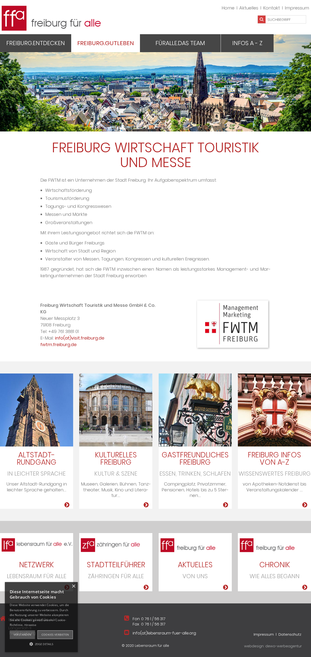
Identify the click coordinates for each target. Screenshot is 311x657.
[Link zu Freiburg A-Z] (304, 505)
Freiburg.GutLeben (105, 43)
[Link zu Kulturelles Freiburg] (115, 410)
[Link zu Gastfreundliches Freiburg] (195, 410)
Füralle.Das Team (180, 43)
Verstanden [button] (22, 634)
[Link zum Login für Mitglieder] (274, 410)
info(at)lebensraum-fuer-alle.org (164, 633)
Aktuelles (248, 8)
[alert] (41, 617)
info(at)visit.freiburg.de (79, 338)
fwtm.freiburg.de (58, 344)
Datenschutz (289, 634)
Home (228, 8)
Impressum (297, 8)
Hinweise (30, 625)
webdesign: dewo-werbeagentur (273, 646)
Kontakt (271, 8)
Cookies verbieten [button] (55, 634)
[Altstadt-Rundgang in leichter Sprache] (36, 410)
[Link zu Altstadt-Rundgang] (66, 505)
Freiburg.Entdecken (35, 43)
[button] (41, 643)
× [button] (73, 586)
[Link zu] (36, 544)
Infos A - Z (247, 43)
